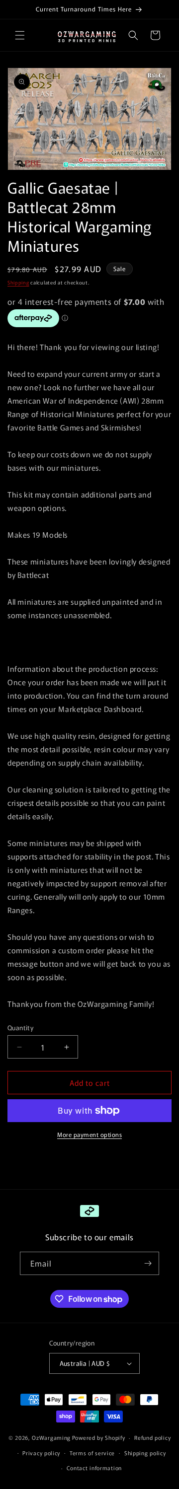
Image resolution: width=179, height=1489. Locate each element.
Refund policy (152, 1437)
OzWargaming (51, 1437)
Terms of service (92, 1453)
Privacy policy (41, 1453)
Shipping (18, 282)
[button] (20, 35)
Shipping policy (145, 1453)
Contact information (94, 1468)
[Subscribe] (148, 1263)
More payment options (89, 1134)
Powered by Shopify (98, 1437)
